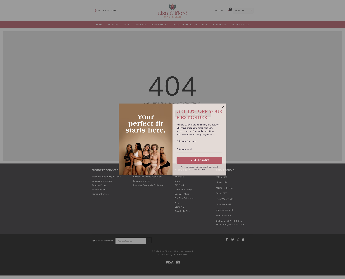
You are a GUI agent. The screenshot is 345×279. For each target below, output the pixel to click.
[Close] (223, 107)
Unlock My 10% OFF (199, 160)
